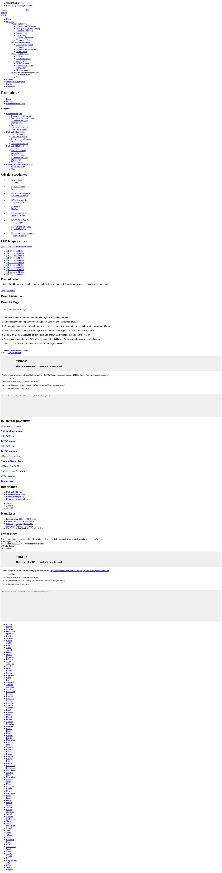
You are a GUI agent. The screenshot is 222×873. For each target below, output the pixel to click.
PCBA (19, 56)
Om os (9, 84)
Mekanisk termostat (11, 431)
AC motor (15, 182)
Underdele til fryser (19, 24)
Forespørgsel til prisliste (10, 541)
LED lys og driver (18, 222)
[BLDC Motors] (8, 446)
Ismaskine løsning (23, 58)
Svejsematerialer (23, 75)
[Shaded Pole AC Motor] (11, 466)
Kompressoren (22, 70)
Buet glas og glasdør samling (28, 28)
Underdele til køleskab (20, 54)
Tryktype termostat (18, 236)
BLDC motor (21, 52)
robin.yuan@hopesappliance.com (19, 526)
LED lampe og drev (24, 45)
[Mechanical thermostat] (11, 426)
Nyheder (9, 79)
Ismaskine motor (18, 216)
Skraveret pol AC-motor (26, 26)
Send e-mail (6, 548)
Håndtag (14, 209)
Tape (18, 77)
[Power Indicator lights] (11, 456)
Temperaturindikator (24, 38)
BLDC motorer (22, 63)
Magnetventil (21, 33)
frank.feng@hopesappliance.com (19, 523)
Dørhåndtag (21, 35)
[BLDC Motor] (7, 436)
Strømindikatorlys (18, 229)
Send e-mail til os (8, 291)
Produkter (10, 21)
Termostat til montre (24, 47)
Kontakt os (10, 86)
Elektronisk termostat (19, 196)
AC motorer (21, 61)
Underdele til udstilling (20, 42)
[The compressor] (8, 476)
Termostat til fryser (24, 40)
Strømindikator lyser (24, 31)
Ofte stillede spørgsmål (15, 82)
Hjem (8, 19)
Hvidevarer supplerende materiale (25, 72)
